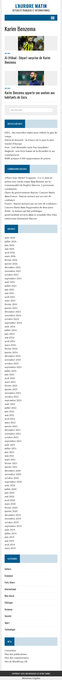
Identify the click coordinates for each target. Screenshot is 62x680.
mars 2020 (10, 503)
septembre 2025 (13, 278)
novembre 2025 (13, 271)
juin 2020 (9, 492)
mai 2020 (9, 496)
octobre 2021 (12, 437)
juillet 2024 (10, 330)
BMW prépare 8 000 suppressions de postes (27, 158)
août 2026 (10, 237)
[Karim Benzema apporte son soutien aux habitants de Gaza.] (31, 83)
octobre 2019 (12, 522)
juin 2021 (9, 452)
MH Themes (46, 673)
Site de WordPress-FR (16, 661)
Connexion (10, 650)
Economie (9, 575)
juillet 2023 (10, 370)
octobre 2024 (12, 319)
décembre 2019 (13, 515)
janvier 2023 (11, 389)
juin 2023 (9, 374)
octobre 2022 (12, 396)
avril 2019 (10, 544)
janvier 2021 (11, 466)
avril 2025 (10, 296)
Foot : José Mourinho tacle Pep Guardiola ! (27, 147)
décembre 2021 (13, 429)
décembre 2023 (13, 356)
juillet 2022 (10, 407)
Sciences (8, 609)
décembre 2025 (13, 267)
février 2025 (11, 304)
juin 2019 (9, 537)
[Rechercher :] (31, 109)
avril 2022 (10, 418)
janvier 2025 (11, 308)
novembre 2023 (13, 359)
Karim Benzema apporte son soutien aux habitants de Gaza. (30, 95)
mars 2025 (10, 300)
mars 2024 (10, 345)
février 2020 (11, 507)
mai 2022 (9, 415)
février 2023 (11, 385)
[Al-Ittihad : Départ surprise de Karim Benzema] (31, 48)
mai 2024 (9, 337)
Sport (7, 53)
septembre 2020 (13, 481)
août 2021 (10, 444)
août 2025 (10, 282)
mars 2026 (10, 256)
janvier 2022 (11, 426)
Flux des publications (16, 654)
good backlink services (16, 214)
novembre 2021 (13, 433)
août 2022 (10, 404)
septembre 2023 (13, 367)
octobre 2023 (12, 363)
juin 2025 (9, 289)
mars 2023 (10, 382)
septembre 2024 (13, 322)
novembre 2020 (13, 474)
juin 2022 (9, 411)
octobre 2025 (12, 274)
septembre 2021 (13, 441)
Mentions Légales (31, 678)
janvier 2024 (11, 352)
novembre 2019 (13, 518)
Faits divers (10, 582)
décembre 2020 (13, 470)
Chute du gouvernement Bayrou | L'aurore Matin (30, 192)
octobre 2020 (12, 478)
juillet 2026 (10, 241)
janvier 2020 (11, 511)
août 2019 (10, 529)
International (10, 589)
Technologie (10, 629)
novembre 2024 (13, 315)
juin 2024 (9, 333)
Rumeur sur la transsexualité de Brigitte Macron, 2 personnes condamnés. (29, 185)
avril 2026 (10, 252)
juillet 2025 (10, 285)
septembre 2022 (13, 400)
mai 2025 (9, 293)
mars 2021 (10, 459)
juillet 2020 (10, 489)
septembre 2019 (13, 526)
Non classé (9, 596)
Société (8, 616)
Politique (9, 602)
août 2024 (10, 326)
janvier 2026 (11, 263)
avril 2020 (10, 500)
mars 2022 (10, 422)
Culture (8, 569)
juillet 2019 (10, 533)
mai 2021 (9, 455)
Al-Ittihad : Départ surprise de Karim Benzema (27, 60)
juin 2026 (9, 245)
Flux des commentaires (17, 657)
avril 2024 (10, 341)
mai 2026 (9, 248)
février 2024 (11, 348)
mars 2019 (10, 548)
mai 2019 (9, 540)
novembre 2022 (13, 393)
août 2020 (10, 485)
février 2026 (11, 260)
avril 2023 (10, 378)
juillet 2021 (10, 448)
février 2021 (11, 463)
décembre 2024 (13, 311)
